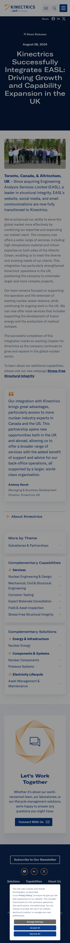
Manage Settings (35, 921)
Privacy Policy (25, 895)
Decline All (35, 934)
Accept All (35, 927)
